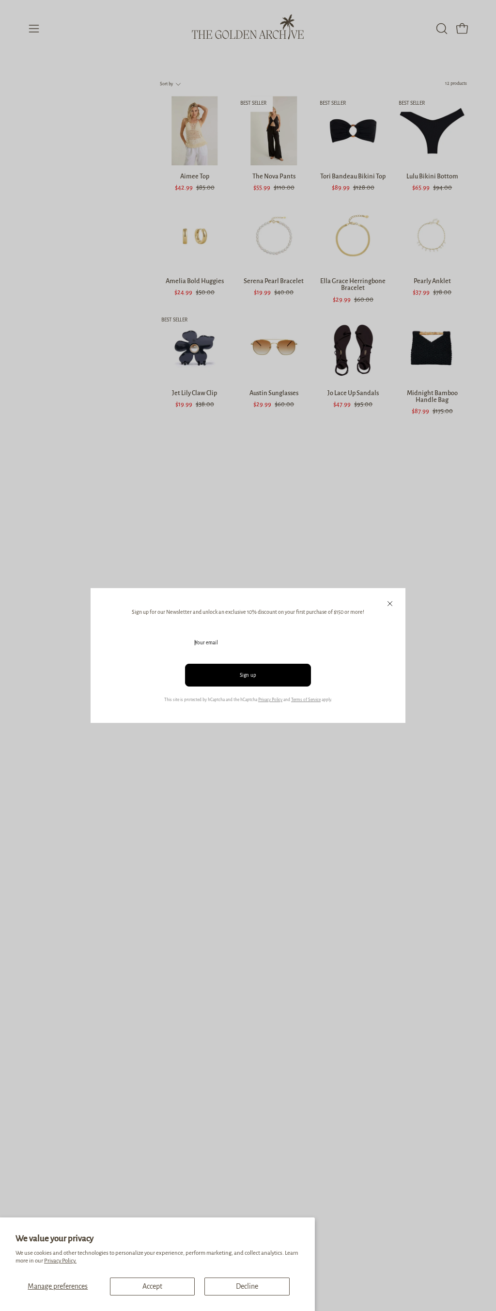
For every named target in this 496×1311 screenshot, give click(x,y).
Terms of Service (306, 699)
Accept (152, 1286)
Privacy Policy (270, 699)
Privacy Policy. (60, 1261)
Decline (247, 1286)
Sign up (248, 675)
